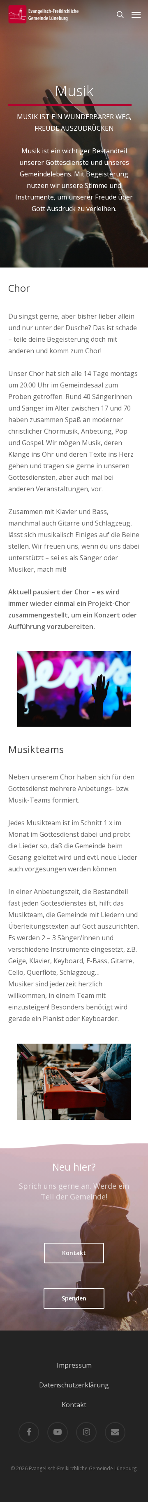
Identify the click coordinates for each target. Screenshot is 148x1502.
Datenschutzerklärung (74, 1384)
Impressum (74, 1365)
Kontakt (74, 1404)
